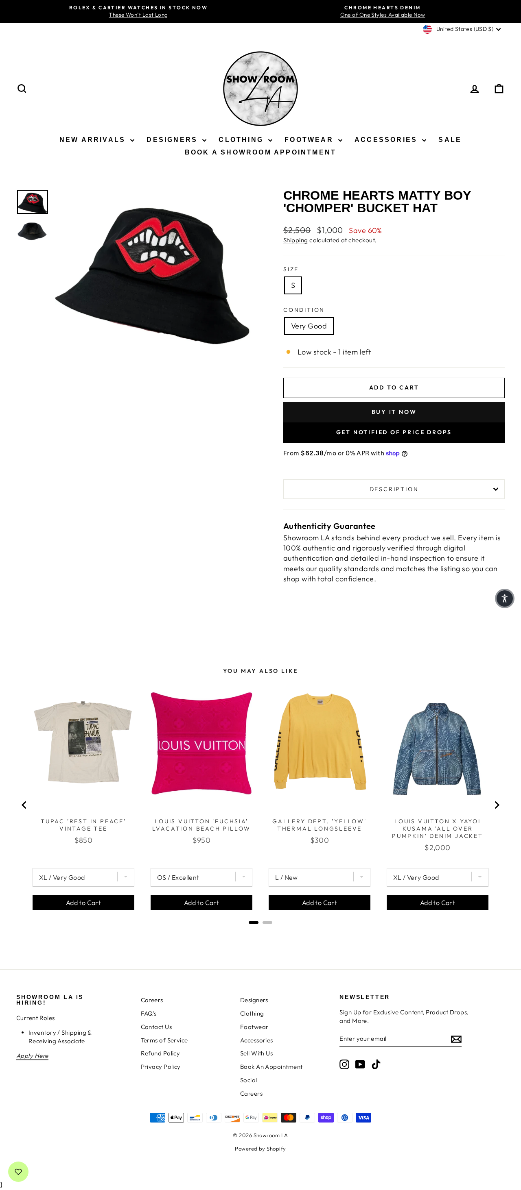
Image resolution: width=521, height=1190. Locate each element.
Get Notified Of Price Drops (394, 432)
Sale (450, 139)
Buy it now (394, 412)
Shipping (295, 240)
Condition (304, 309)
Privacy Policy (161, 1066)
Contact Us (156, 1027)
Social (248, 1080)
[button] (504, 598)
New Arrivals (94, 139)
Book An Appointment (271, 1066)
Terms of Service (164, 1040)
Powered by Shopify (260, 1148)
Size (291, 269)
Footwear (310, 139)
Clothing (242, 139)
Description (394, 489)
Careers (152, 1000)
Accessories (387, 139)
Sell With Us (256, 1053)
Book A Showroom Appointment (260, 152)
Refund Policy (160, 1053)
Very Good (309, 326)
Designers (173, 139)
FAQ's (149, 1013)
